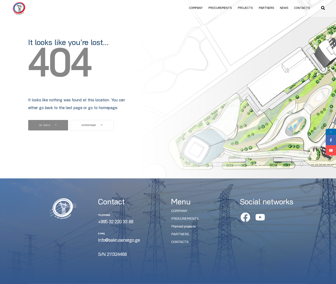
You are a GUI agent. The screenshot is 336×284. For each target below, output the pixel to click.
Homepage (89, 125)
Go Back (45, 125)
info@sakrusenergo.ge (119, 240)
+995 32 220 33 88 (115, 222)
